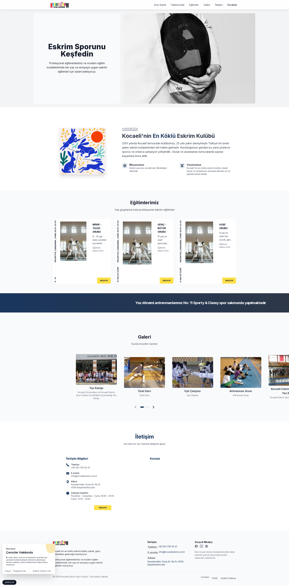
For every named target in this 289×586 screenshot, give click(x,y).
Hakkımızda (177, 4)
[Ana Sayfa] (60, 542)
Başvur (104, 280)
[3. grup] (148, 407)
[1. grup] (142, 407)
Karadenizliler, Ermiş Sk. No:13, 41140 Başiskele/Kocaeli (165, 563)
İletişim (219, 4)
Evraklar (232, 4)
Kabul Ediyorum (42, 570)
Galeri (207, 4)
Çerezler (9, 582)
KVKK (215, 578)
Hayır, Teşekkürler (15, 570)
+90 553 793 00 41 (167, 546)
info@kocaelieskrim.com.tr (172, 552)
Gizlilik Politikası (228, 578)
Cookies (205, 577)
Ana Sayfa (160, 4)
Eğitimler (194, 4)
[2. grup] (145, 407)
